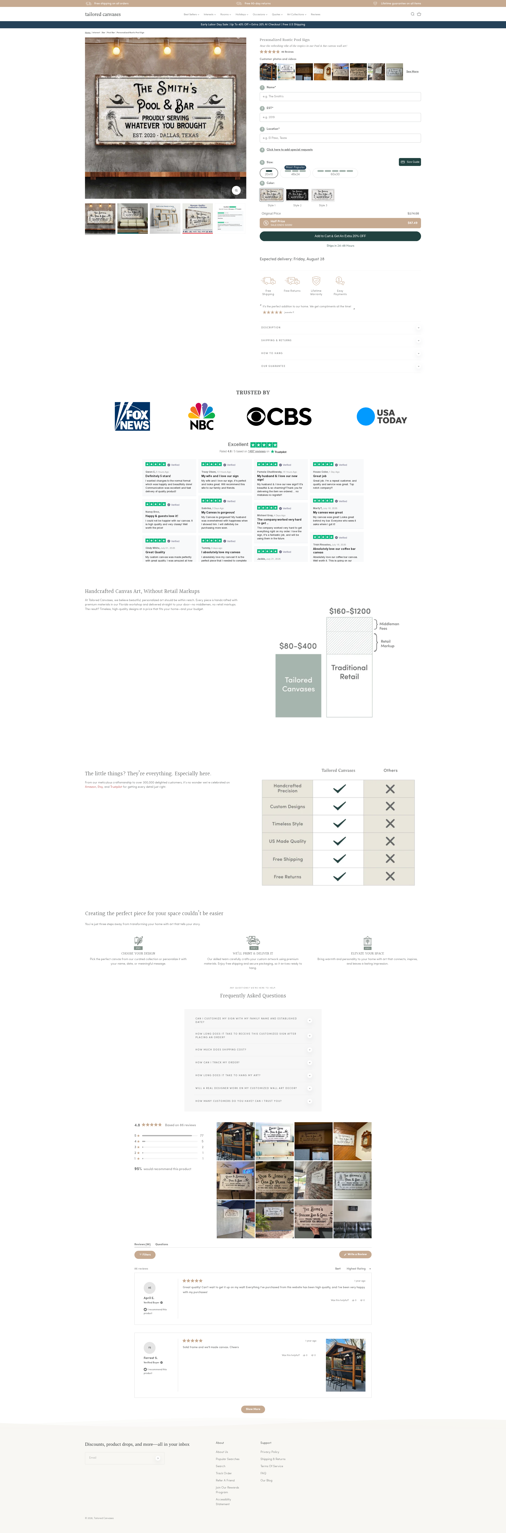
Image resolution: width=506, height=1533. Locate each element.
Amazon (90, 787)
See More (412, 71)
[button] (412, 14)
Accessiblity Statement (223, 1502)
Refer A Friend (225, 1480)
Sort (338, 1268)
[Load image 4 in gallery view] (197, 218)
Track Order (224, 1473)
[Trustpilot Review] (230, 218)
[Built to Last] (165, 218)
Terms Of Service (272, 1466)
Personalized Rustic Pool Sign (285, 40)
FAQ (263, 1473)
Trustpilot (116, 787)
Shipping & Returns (273, 1459)
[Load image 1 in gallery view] (100, 218)
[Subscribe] (158, 1458)
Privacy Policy (270, 1452)
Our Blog (266, 1480)
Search (220, 1466)
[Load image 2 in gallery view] (132, 218)
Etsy (100, 787)
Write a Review (359, 1255)
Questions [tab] (161, 1245)
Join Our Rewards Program (227, 1490)
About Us (222, 1452)
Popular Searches (227, 1459)
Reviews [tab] (142, 1245)
